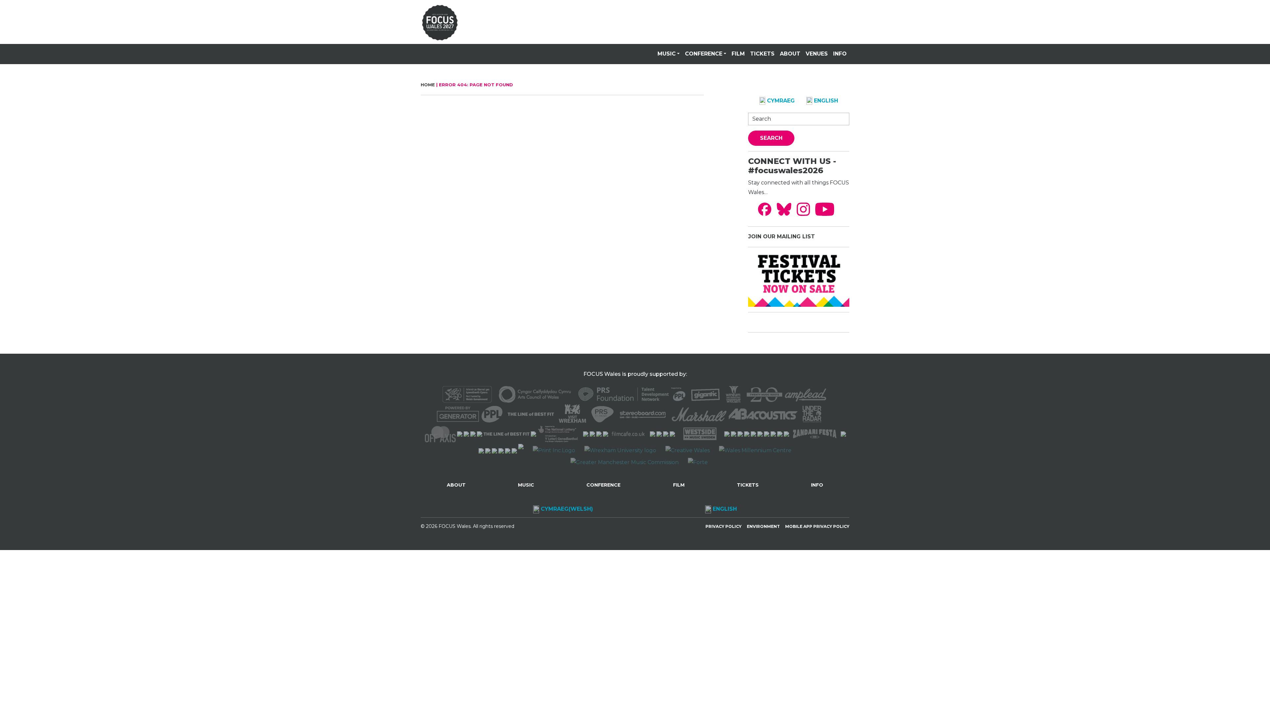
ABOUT (790, 54)
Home (428, 84)
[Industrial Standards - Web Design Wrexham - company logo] (521, 450)
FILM (738, 54)
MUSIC (666, 54)
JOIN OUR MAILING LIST (781, 236)
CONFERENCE (703, 54)
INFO (840, 54)
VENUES (817, 54)
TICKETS (762, 54)
